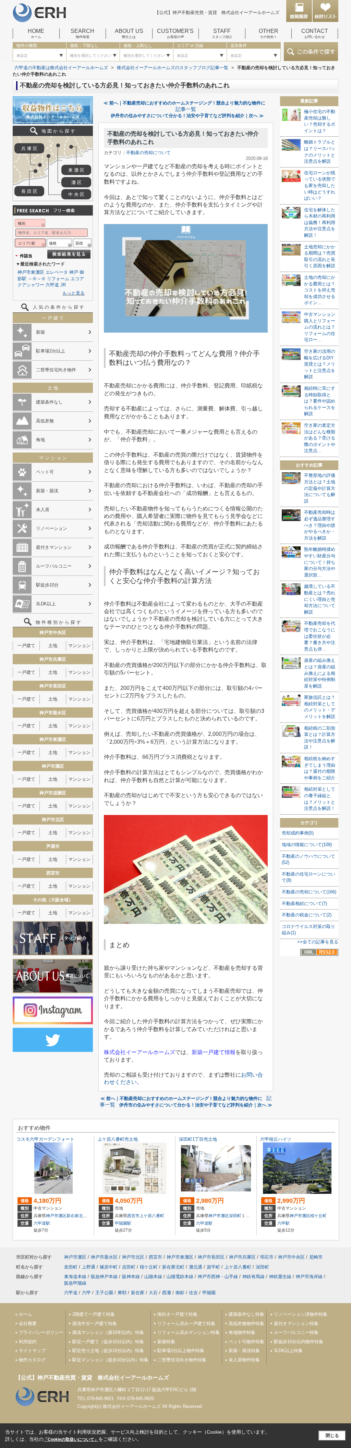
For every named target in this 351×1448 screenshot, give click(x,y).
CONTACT (314, 33)
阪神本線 (131, 1276)
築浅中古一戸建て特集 (94, 1323)
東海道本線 (75, 1276)
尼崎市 (316, 1257)
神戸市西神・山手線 (218, 1276)
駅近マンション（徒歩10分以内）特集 (110, 1359)
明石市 (267, 1257)
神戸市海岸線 (309, 1276)
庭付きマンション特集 (296, 1323)
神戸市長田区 (211, 1257)
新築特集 (166, 1341)
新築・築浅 (47, 490)
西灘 (166, 1292)
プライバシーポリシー (41, 1332)
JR (63, 284)
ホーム (25, 1314)
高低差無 (45, 420)
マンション (79, 645)
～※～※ (37, 278)
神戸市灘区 (56, 1215)
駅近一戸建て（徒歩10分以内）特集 (108, 1341)
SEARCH (82, 33)
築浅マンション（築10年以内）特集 (108, 1332)
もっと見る (73, 293)
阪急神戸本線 (104, 1276)
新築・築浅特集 (244, 1350)
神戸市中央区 (291, 1257)
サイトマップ (32, 1350)
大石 (153, 1292)
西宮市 (133, 1215)
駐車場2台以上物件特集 (180, 1350)
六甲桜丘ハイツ (275, 1139)
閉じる (332, 1435)
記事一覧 (186, 109)
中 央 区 (76, 194)
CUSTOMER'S (175, 33)
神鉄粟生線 (280, 1276)
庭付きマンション (54, 547)
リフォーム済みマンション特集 (188, 1332)
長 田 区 (29, 191)
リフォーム (58, 278)
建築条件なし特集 (246, 1314)
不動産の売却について (148, 152)
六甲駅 (283, 1223)
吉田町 (128, 1267)
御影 (180, 1292)
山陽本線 (153, 1276)
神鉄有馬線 (253, 1276)
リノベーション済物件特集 (300, 1314)
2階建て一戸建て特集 (93, 1314)
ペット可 (45, 471)
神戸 (73, 272)
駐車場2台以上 (50, 351)
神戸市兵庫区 (242, 1257)
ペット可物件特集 (246, 1341)
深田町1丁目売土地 (198, 1139)
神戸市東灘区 (30, 272)
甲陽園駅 (123, 1223)
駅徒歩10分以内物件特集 (298, 1341)
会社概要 (28, 1323)
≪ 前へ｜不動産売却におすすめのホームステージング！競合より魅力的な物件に (184, 103)
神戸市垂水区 (104, 1257)
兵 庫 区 (29, 148)
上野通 (88, 1267)
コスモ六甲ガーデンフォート (45, 1139)
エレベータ (57, 272)
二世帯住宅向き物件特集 (181, 1359)
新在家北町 (76, 1215)
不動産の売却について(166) (309, 891)
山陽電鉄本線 (180, 1276)
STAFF (222, 33)
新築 (40, 332)
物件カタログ (32, 1359)
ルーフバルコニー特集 (296, 1332)
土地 (52, 645)
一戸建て (26, 645)
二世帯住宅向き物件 (56, 369)
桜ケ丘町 (318, 1215)
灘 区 (76, 182)
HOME (36, 33)
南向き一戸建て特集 (177, 1314)
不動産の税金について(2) (306, 914)
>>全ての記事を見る (317, 941)
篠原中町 (109, 1267)
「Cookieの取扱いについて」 (71, 1439)
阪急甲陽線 (75, 1283)
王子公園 (104, 1292)
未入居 (42, 509)
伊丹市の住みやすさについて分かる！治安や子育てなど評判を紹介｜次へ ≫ (187, 115)
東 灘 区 (76, 170)
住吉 (193, 1292)
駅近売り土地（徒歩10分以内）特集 (108, 1350)
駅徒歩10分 (47, 584)
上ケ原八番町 (152, 1215)
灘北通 (195, 1267)
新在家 (137, 1292)
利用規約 (28, 1341)
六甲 (86, 1292)
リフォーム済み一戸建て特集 (186, 1323)
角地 (40, 439)
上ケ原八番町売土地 (118, 1139)
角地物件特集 (242, 1332)
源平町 (213, 1267)
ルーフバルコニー (54, 566)
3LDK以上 (46, 603)
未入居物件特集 (244, 1359)
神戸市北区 (133, 1257)
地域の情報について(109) (307, 844)
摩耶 (122, 1292)
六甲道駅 (42, 1223)
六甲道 (52, 284)
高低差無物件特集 (246, 1323)
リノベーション (51, 528)
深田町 (235, 1215)
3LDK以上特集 (288, 1350)
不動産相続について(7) (304, 903)
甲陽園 (209, 1292)
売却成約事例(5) (298, 833)
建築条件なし (49, 402)
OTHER (268, 33)
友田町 (70, 1267)
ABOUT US (129, 33)
